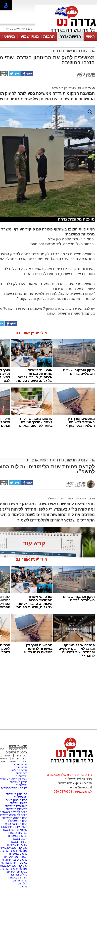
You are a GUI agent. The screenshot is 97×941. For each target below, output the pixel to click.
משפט (9, 36)
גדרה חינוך (20, 767)
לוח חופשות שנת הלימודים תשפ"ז (67, 498)
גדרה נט (87, 51)
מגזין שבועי (29, 36)
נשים (13, 761)
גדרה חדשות (19, 764)
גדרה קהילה (19, 770)
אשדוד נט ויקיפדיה (15, 856)
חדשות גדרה (70, 36)
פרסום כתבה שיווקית (14, 859)
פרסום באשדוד (17, 853)
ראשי (90, 36)
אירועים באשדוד (17, 833)
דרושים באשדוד (17, 836)
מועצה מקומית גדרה (64, 88)
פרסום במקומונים (16, 800)
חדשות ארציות (39, 460)
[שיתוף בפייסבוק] (27, 75)
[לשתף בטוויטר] (14, 75)
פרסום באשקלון (17, 821)
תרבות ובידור (19, 758)
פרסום (23, 886)
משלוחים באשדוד (16, 806)
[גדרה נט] (63, 764)
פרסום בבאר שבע (16, 824)
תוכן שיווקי (21, 755)
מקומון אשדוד (18, 803)
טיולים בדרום (18, 874)
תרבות (49, 36)
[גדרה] (66, 31)
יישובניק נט (20, 797)
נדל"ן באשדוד (18, 782)
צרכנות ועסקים (16, 752)
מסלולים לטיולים (17, 871)
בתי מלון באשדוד (16, 794)
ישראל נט (21, 776)
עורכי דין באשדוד (16, 844)
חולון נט (22, 883)
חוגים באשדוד (18, 839)
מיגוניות (82, 88)
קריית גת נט (20, 880)
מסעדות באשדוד (16, 809)
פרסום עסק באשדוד (14, 818)
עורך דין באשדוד (17, 877)
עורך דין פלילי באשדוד (13, 779)
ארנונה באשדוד (17, 842)
